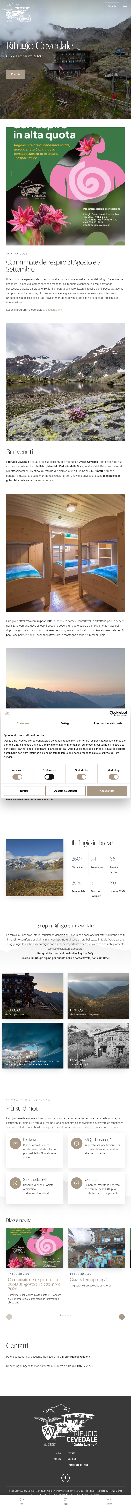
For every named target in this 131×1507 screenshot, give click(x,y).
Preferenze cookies (78, 1464)
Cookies (72, 1458)
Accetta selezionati (65, 790)
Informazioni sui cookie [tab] (108, 723)
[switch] (49, 777)
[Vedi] (65, 186)
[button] (125, 6)
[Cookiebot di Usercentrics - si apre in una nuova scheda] (112, 713)
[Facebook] (65, 1477)
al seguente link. (53, 309)
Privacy (71, 1452)
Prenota (112, 6)
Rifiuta (24, 790)
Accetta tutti (107, 790)
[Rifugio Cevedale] (16, 12)
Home (58, 1452)
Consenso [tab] (23, 723)
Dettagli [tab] (65, 723)
